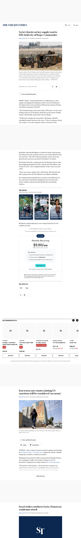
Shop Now (10, 355)
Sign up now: (22, 38)
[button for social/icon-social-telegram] (52, 86)
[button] (67, 25)
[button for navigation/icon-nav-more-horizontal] (60, 86)
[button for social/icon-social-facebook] (56, 86)
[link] (15, 25)
